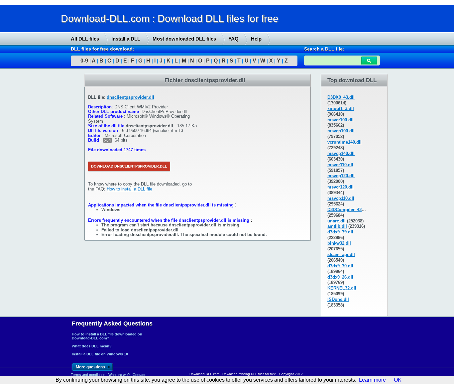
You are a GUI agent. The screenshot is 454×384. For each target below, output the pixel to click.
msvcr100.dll (340, 119)
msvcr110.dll (340, 164)
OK (397, 380)
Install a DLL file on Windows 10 (100, 354)
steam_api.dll (341, 254)
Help (256, 39)
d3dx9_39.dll (340, 231)
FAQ (233, 39)
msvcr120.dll (340, 187)
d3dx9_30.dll (340, 265)
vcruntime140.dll (344, 142)
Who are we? (119, 375)
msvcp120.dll (341, 175)
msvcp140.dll (341, 153)
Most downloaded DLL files (184, 39)
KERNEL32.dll (341, 288)
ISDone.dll (338, 299)
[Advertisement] (49, 175)
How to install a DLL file (129, 189)
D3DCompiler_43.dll (347, 209)
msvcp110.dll (340, 198)
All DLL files (85, 39)
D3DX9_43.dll (341, 97)
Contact (139, 375)
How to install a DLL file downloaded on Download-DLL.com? (107, 336)
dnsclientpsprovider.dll (130, 97)
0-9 (84, 61)
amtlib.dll (337, 226)
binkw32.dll (339, 243)
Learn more (372, 380)
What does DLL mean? (92, 346)
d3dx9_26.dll (340, 277)
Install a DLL (125, 39)
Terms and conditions (88, 375)
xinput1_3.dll (340, 108)
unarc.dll (336, 220)
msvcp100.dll (341, 130)
